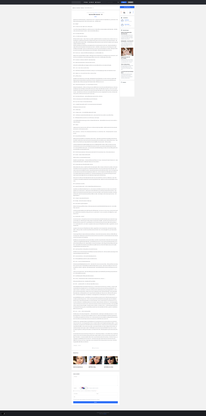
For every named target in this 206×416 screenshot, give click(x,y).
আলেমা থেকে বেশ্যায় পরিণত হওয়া (78, 367)
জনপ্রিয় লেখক (92, 2)
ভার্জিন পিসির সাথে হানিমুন (92, 367)
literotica (96, 12)
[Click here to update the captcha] (83, 388)
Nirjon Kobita (127, 24)
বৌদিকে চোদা (79, 345)
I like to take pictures (125, 64)
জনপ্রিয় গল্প (86, 2)
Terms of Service (87, 390)
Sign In (124, 2)
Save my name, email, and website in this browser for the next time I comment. (87, 399)
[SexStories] (77, 2)
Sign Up (130, 2)
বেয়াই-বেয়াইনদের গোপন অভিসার (108, 367)
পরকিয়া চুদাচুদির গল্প (75, 345)
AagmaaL (105, 413)
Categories (98, 2)
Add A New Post (127, 7)
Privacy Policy (94, 390)
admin (95, 16)
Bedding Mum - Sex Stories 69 (127, 41)
